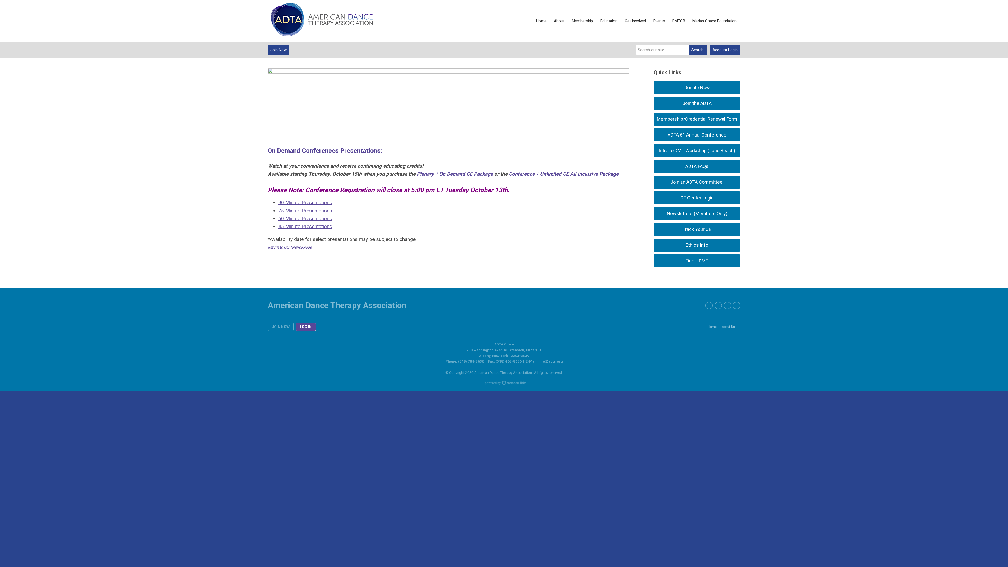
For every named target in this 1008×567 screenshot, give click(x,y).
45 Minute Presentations (305, 226)
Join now (281, 327)
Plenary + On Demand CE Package (455, 174)
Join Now (278, 50)
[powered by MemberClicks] (504, 383)
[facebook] (709, 305)
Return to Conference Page (290, 247)
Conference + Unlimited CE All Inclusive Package (563, 174)
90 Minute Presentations (305, 203)
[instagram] (727, 305)
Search (697, 50)
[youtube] (736, 305)
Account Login (725, 50)
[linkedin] (718, 305)
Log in (306, 327)
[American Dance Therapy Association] (320, 21)
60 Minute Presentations (305, 219)
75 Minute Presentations (305, 211)
